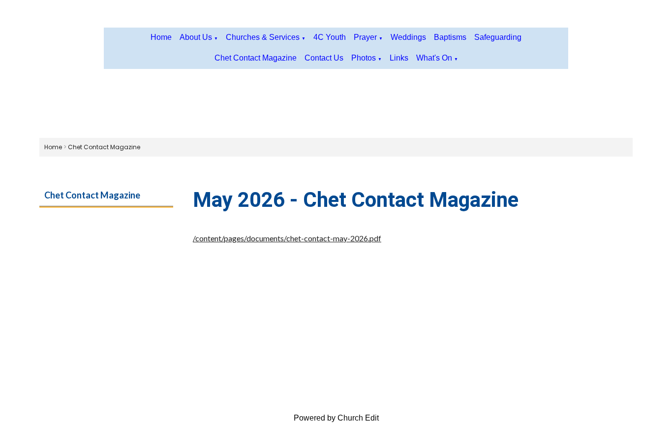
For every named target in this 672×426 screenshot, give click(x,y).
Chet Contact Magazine (255, 58)
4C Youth (329, 37)
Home (161, 37)
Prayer (365, 37)
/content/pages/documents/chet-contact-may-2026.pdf (287, 238)
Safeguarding (497, 37)
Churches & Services (263, 37)
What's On (434, 58)
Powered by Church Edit (336, 418)
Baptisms (450, 37)
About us (196, 37)
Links (399, 58)
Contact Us (324, 58)
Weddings (408, 37)
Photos (363, 58)
